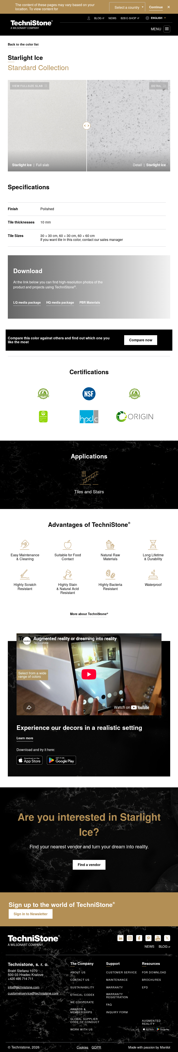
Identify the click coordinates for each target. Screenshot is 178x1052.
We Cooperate (82, 1002)
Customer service (121, 972)
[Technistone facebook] (139, 938)
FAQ (109, 1004)
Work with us (81, 1029)
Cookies (82, 1047)
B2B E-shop (128, 18)
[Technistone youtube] (158, 938)
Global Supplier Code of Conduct (85, 1020)
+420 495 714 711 (20, 978)
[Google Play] (61, 760)
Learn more (24, 738)
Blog (97, 18)
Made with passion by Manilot (149, 1047)
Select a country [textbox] (127, 7)
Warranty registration (117, 996)
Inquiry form (117, 1012)
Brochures (151, 979)
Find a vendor (89, 864)
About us (78, 972)
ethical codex (82, 994)
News (112, 18)
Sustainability (82, 987)
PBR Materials (89, 302)
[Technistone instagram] (130, 938)
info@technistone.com (24, 987)
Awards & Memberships (81, 1011)
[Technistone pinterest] (148, 938)
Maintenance (117, 979)
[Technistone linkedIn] (120, 938)
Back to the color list (23, 44)
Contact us (79, 979)
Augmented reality (151, 1022)
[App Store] (29, 760)
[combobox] (127, 6)
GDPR (96, 1047)
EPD (145, 987)
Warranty (114, 987)
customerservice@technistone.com (33, 993)
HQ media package (60, 302)
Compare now (140, 339)
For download (154, 972)
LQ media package (27, 302)
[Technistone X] (167, 938)
